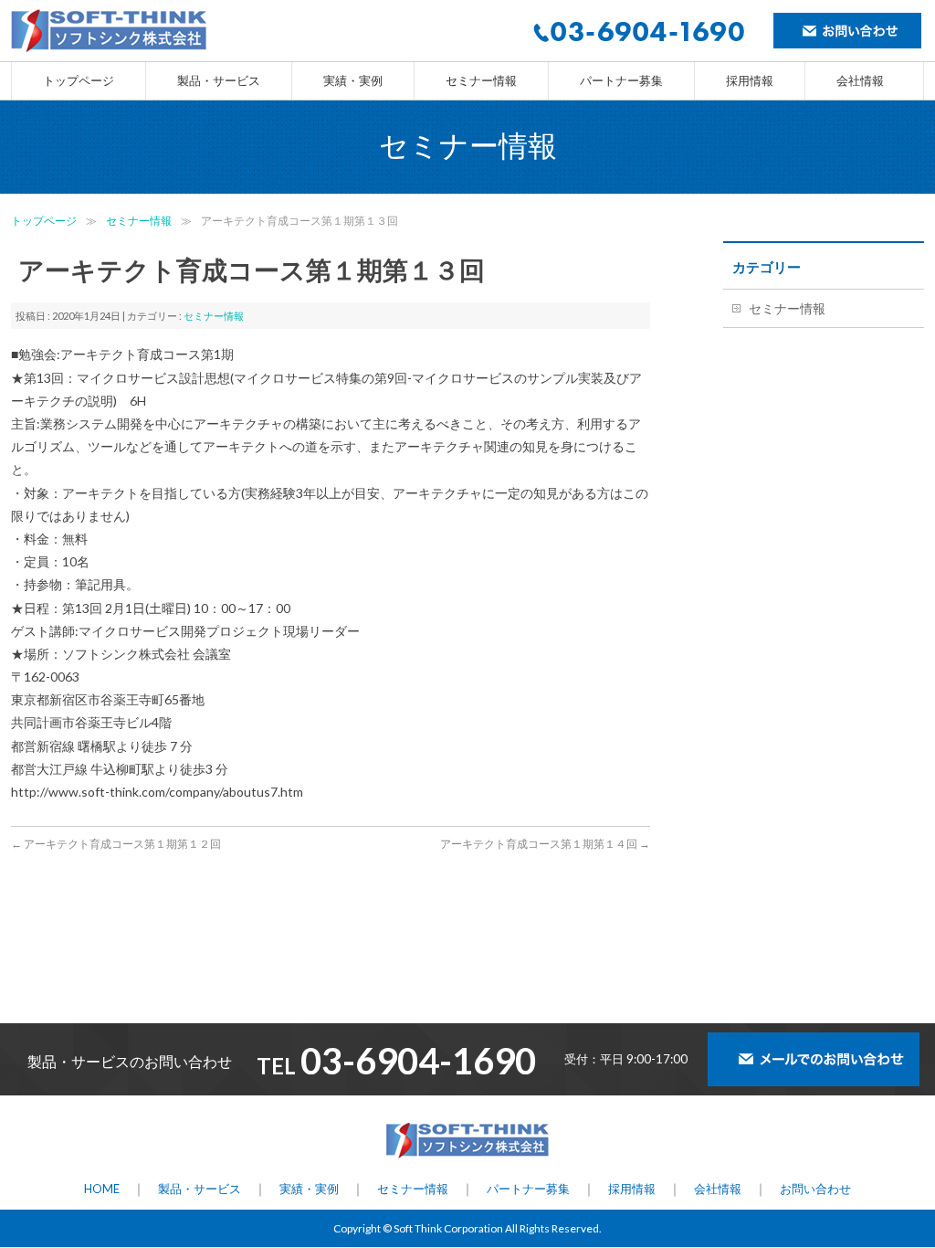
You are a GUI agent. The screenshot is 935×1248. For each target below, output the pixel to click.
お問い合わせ (815, 1188)
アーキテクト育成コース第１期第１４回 (545, 844)
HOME (102, 1188)
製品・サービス (199, 1188)
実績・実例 (309, 1188)
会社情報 (717, 1188)
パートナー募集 (528, 1188)
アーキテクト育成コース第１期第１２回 (116, 844)
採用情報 (632, 1188)
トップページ (44, 220)
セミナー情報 (139, 220)
